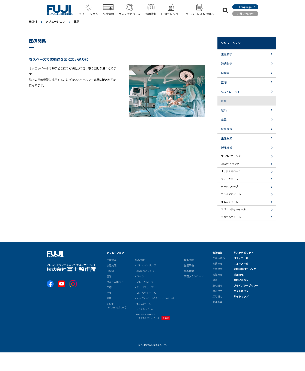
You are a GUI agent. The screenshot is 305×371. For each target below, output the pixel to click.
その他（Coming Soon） (117, 305)
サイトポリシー (242, 291)
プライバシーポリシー (246, 285)
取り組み (217, 285)
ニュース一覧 (241, 263)
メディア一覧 (241, 258)
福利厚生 (217, 291)
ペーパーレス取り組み (200, 14)
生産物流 (111, 260)
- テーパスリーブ (144, 287)
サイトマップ (241, 296)
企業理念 (217, 269)
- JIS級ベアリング (145, 271)
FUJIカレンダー (171, 14)
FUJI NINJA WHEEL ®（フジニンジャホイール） (152, 316)
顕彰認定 (217, 296)
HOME (33, 21)
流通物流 (111, 265)
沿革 (215, 280)
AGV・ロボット (115, 282)
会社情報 (217, 252)
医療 (109, 287)
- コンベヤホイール (145, 292)
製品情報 (140, 260)
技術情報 (189, 260)
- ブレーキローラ (144, 282)
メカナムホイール (144, 308)
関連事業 (217, 302)
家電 (109, 298)
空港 (109, 276)
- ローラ (139, 276)
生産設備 (189, 265)
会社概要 (217, 274)
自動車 (110, 271)
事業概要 (217, 263)
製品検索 (189, 271)
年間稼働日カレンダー (246, 269)
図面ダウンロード (194, 276)
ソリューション (55, 21)
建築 (109, 292)
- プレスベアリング (145, 265)
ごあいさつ (219, 258)
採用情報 (151, 14)
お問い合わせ (245, 13)
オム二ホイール (143, 303)
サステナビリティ (129, 14)
